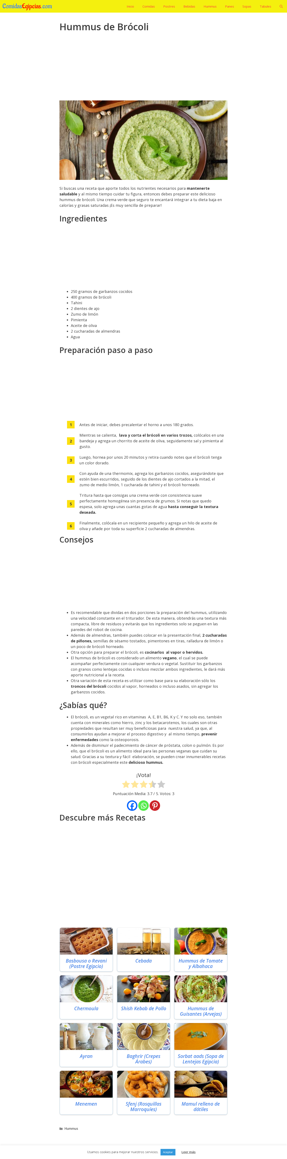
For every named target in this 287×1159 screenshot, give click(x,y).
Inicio (130, 6)
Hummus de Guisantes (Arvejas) (201, 1011)
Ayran (86, 1056)
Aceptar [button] (168, 1152)
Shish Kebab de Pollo (143, 1008)
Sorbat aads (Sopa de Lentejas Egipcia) (201, 1059)
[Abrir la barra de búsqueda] (281, 6)
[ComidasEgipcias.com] (28, 6)
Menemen (86, 1103)
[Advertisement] (143, 69)
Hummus (210, 6)
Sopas (246, 6)
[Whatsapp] (143, 805)
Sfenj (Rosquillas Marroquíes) (143, 1106)
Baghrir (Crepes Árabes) (143, 1059)
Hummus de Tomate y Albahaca (201, 963)
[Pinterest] (155, 805)
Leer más (189, 1152)
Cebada (143, 960)
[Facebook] (132, 805)
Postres (169, 6)
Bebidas (189, 6)
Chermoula (86, 1008)
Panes (229, 6)
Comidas (148, 6)
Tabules (265, 6)
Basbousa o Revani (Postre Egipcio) (86, 963)
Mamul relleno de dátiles (201, 1106)
